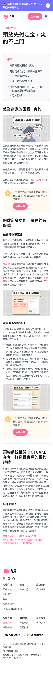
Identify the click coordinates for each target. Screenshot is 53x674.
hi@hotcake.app (11, 650)
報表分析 (7, 599)
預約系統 (7, 589)
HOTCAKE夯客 (38, 179)
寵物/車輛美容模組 (11, 608)
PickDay (40, 622)
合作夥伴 (7, 657)
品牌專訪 (40, 589)
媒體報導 (7, 627)
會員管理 (7, 594)
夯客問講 (24, 622)
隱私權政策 (23, 654)
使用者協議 (36, 654)
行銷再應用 (8, 603)
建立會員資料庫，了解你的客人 (18, 543)
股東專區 (18, 657)
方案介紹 (24, 589)
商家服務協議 (9, 654)
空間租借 (24, 627)
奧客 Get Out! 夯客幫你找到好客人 (20, 536)
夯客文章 (7, 622)
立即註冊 (34, 16)
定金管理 (7, 264)
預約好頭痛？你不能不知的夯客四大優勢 (23, 539)
